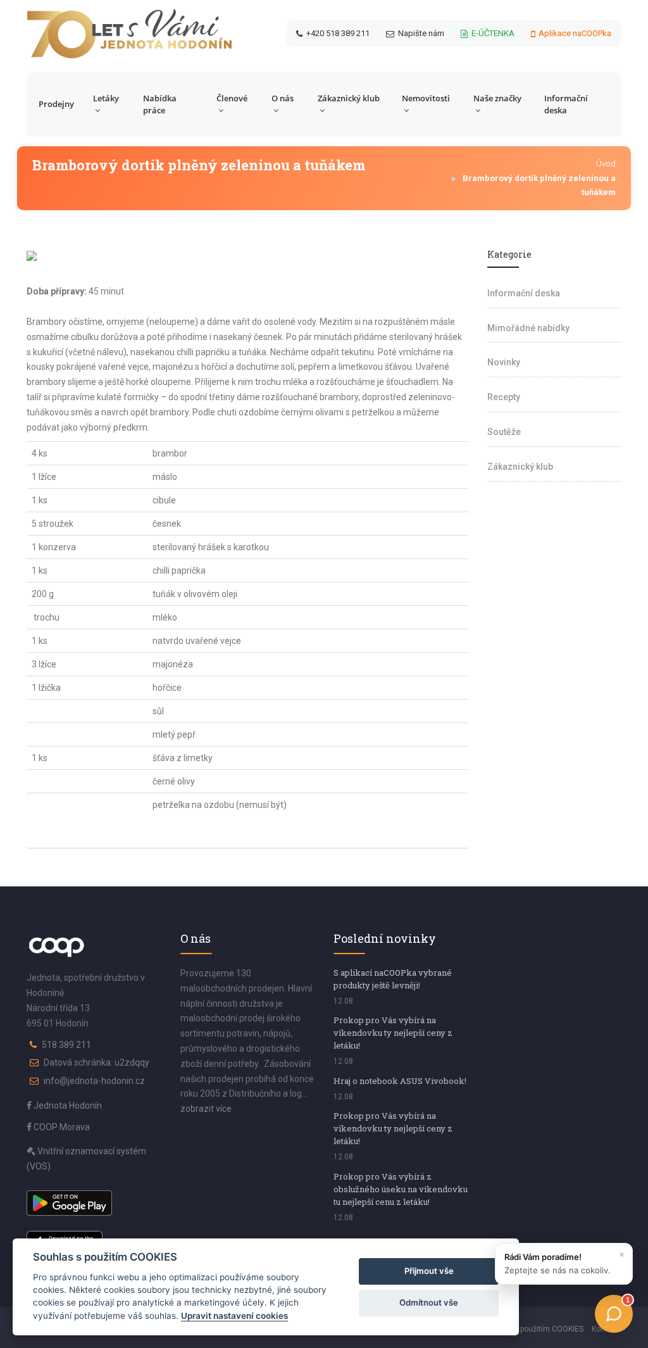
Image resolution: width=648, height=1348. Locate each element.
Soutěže (504, 432)
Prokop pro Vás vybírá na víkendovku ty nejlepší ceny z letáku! (392, 1032)
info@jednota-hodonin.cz (94, 1081)
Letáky (106, 98)
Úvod (606, 163)
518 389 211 (66, 1045)
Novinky (503, 362)
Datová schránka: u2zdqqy (96, 1062)
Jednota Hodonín (67, 1105)
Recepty (503, 397)
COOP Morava (61, 1127)
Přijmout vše (429, 1271)
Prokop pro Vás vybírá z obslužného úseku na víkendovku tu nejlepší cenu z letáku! (400, 1189)
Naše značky (497, 98)
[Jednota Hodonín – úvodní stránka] (129, 33)
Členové (231, 98)
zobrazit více (206, 1109)
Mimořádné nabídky (528, 328)
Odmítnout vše (428, 1302)
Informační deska (566, 104)
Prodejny (56, 104)
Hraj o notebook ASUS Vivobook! (399, 1081)
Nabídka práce (160, 104)
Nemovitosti (426, 98)
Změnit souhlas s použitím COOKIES (520, 1329)
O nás (282, 98)
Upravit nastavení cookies (234, 1316)
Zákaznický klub (349, 98)
